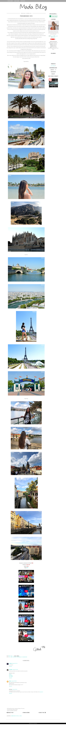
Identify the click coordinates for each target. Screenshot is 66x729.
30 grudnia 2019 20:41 (15, 669)
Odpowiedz (10, 666)
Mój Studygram (11, 676)
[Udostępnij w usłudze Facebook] (17, 655)
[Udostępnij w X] (16, 655)
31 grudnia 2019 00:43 (14, 681)
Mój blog (10, 674)
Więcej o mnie (16, 0)
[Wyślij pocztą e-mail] (14, 655)
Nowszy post (11, 712)
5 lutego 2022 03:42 (14, 689)
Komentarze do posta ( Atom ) (16, 715)
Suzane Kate (10, 669)
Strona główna (10, 0)
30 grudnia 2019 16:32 (14, 663)
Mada (27, 567)
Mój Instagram (11, 675)
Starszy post (42, 712)
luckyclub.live (41, 691)
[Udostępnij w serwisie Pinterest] (18, 655)
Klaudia (10, 681)
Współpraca (23, 0)
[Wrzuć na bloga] (15, 655)
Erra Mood (10, 663)
